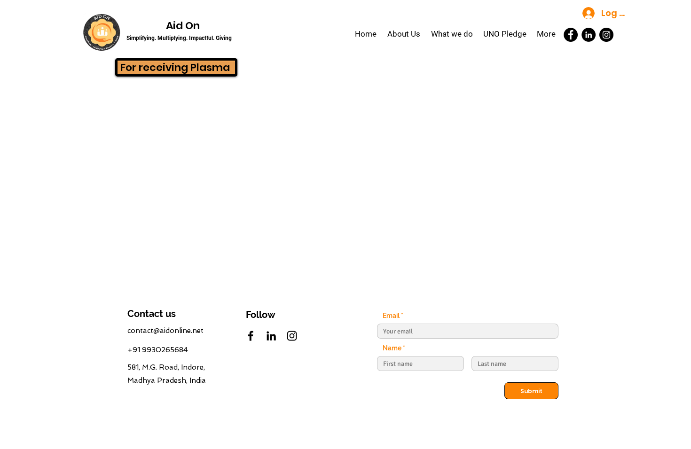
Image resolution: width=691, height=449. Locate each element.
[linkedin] (271, 335)
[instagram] (291, 335)
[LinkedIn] (588, 35)
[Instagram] (606, 35)
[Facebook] (571, 35)
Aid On (183, 25)
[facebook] (250, 335)
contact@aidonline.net (165, 330)
